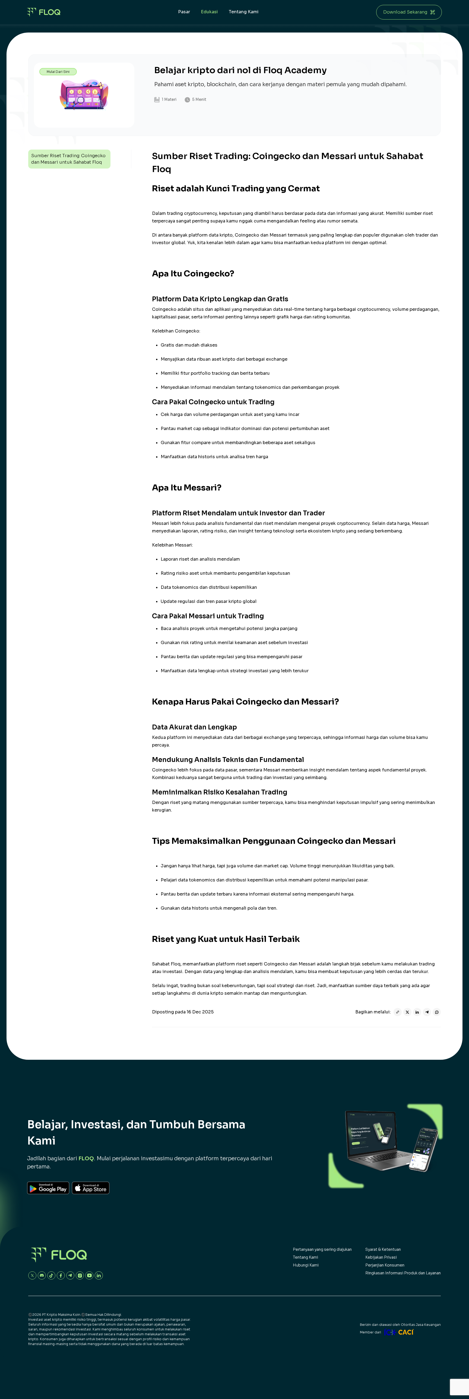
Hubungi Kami (306, 1265)
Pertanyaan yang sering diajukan (322, 1249)
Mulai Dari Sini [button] (58, 72)
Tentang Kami (244, 12)
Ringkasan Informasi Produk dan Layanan (403, 1273)
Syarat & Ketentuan (383, 1249)
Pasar (184, 12)
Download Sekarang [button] (405, 12)
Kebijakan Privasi (381, 1257)
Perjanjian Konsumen (384, 1265)
